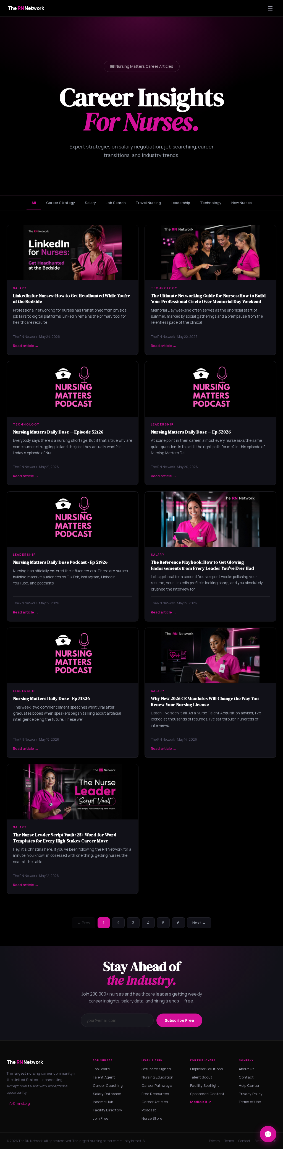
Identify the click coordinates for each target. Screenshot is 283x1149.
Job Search (116, 202)
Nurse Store (152, 1118)
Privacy (214, 1140)
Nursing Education (157, 1077)
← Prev (83, 922)
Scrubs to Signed (156, 1068)
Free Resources (155, 1093)
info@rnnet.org (18, 1103)
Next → (199, 922)
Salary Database (107, 1093)
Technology (210, 202)
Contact (246, 1077)
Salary (90, 202)
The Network (26, 8)
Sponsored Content (207, 1093)
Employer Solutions (206, 1068)
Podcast (149, 1110)
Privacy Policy (251, 1093)
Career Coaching (108, 1085)
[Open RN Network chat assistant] (268, 1134)
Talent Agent (104, 1077)
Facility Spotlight (204, 1085)
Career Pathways (157, 1085)
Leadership (180, 202)
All (34, 202)
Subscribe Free (179, 1020)
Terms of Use (250, 1101)
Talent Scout (201, 1077)
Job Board (101, 1068)
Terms (229, 1140)
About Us (246, 1068)
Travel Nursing (148, 202)
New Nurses (241, 202)
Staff (258, 1140)
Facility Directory (107, 1110)
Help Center (249, 1085)
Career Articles (155, 1101)
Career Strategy (60, 202)
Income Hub (103, 1101)
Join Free (100, 1118)
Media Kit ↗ (200, 1101)
